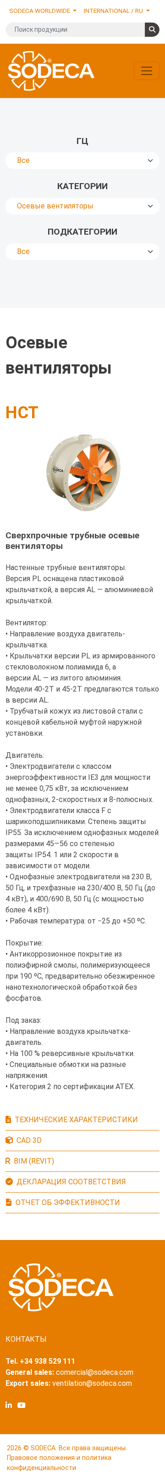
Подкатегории (82, 231)
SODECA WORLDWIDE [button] (40, 10)
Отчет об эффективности (68, 1202)
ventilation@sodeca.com (92, 1383)
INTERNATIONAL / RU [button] (114, 10)
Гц (82, 141)
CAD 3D (29, 1140)
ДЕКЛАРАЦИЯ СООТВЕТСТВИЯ (71, 1181)
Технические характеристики (76, 1119)
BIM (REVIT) (34, 1161)
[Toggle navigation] (147, 71)
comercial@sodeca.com (94, 1372)
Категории (82, 186)
